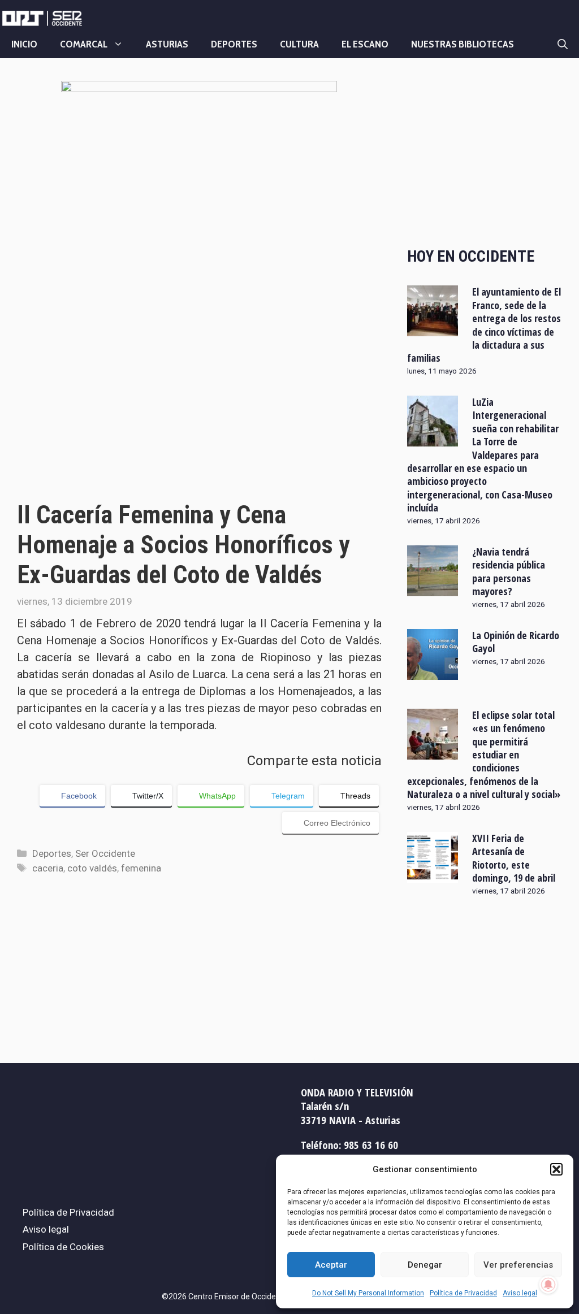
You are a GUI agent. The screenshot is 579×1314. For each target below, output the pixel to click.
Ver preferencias (518, 1265)
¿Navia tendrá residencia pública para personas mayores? (508, 571)
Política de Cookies (63, 1246)
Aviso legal (520, 1293)
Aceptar (331, 1265)
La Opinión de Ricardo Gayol (515, 641)
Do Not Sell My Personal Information (368, 1293)
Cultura (299, 44)
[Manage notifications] (548, 1285)
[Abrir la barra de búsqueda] (562, 44)
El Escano (365, 44)
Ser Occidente (105, 853)
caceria (47, 868)
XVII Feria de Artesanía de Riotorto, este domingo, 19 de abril (513, 857)
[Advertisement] (484, 154)
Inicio (24, 44)
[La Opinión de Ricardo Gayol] (432, 672)
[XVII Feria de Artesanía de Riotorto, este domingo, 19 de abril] (432, 875)
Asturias (167, 44)
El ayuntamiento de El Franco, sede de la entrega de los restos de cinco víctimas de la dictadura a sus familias (484, 325)
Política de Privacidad (463, 1293)
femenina (141, 868)
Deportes (234, 44)
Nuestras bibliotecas (462, 44)
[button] (556, 1169)
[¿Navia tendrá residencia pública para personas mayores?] (432, 588)
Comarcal (83, 44)
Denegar (425, 1265)
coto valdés (92, 868)
